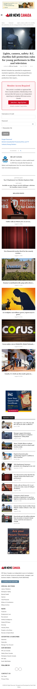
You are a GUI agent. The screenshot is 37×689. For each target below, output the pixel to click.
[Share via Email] (27, 150)
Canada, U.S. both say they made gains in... (18, 374)
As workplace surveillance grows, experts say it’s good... (18, 313)
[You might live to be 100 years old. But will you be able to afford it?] (7, 425)
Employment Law (6, 614)
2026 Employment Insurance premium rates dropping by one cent (24, 465)
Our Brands (6, 648)
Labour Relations (6, 589)
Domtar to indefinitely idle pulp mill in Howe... (18, 283)
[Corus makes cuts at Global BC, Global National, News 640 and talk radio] (18, 330)
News (3, 609)
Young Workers (11, 144)
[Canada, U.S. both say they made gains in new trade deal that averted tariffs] (18, 360)
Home (3, 23)
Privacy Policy (5, 679)
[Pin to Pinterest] (25, 150)
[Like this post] (21, 150)
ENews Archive (5, 605)
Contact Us (5, 673)
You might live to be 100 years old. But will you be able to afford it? (24, 423)
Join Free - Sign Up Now (18, 102)
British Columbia (7, 142)
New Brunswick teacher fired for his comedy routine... (18, 252)
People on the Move (6, 630)
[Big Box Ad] (18, 529)
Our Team (4, 676)
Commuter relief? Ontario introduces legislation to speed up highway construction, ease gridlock (24, 497)
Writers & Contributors (7, 602)
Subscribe (4, 642)
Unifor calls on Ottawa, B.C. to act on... (18, 221)
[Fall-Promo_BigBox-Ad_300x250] (18, 391)
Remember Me (7, 128)
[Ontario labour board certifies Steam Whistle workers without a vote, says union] (7, 508)
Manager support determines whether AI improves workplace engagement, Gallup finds (23, 434)
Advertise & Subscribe (10, 636)
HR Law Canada (13, 66)
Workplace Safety (6, 591)
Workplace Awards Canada (8, 656)
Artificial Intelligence (6, 619)
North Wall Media (6, 661)
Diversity (3, 624)
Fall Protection (16, 142)
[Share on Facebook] (23, 150)
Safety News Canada (7, 653)
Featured (11, 23)
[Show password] (32, 124)
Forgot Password (7, 139)
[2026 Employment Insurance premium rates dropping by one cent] (7, 467)
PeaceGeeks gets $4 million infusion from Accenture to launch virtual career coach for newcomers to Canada (24, 519)
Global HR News (5, 622)
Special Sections (8, 586)
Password (5, 121)
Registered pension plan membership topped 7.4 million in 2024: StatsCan (24, 455)
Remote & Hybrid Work (7, 632)
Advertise (3, 639)
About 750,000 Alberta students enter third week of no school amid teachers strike (24, 445)
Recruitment (4, 616)
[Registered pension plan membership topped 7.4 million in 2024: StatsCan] (7, 456)
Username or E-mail (8, 114)
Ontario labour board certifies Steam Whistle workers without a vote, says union (24, 507)
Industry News (5, 627)
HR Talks (3, 658)
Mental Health (5, 594)
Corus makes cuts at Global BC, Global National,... (18, 344)
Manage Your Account (7, 644)
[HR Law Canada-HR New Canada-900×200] (18, 3)
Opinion (3, 597)
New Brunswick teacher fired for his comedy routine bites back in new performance (24, 476)
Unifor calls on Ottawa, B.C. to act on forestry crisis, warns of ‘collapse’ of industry (24, 486)
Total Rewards (5, 599)
